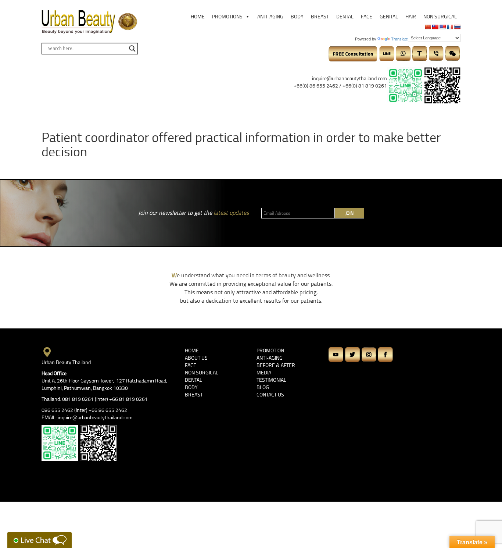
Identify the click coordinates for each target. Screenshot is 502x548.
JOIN (349, 213)
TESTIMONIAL (271, 379)
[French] (450, 27)
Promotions (227, 16)
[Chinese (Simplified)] (427, 27)
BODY (191, 387)
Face (366, 16)
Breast (320, 16)
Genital (389, 16)
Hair (410, 16)
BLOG (263, 387)
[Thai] (457, 27)
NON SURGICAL (201, 372)
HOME (192, 350)
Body (297, 16)
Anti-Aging (270, 16)
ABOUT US (196, 357)
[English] (442, 27)
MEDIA (264, 372)
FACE (190, 365)
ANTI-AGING (270, 357)
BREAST (194, 394)
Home (198, 16)
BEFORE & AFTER (276, 365)
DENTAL (193, 379)
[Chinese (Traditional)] (435, 27)
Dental (345, 16)
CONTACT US (270, 394)
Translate (399, 39)
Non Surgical (440, 16)
